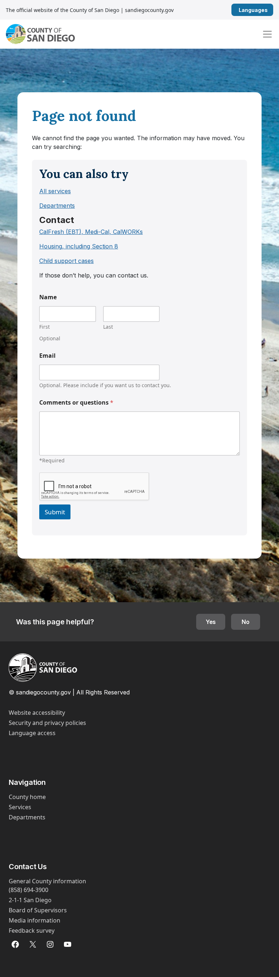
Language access (32, 733)
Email (47, 355)
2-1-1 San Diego (30, 900)
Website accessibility (37, 713)
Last (108, 327)
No (246, 621)
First (44, 327)
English (270, 10)
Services (20, 807)
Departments (57, 205)
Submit (55, 512)
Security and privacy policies (47, 723)
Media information (34, 920)
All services (55, 191)
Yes (211, 621)
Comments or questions (76, 402)
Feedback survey (31, 931)
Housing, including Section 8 (78, 246)
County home (27, 797)
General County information (47, 881)
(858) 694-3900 (28, 890)
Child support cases (66, 260)
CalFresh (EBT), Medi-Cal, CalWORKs (91, 231)
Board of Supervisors (38, 910)
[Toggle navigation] (267, 34)
